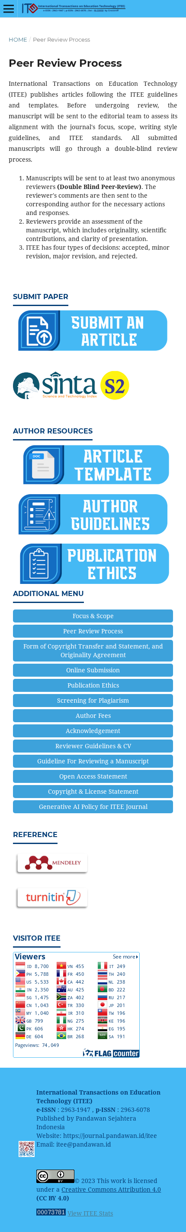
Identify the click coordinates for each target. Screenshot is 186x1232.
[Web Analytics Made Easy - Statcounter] (51, 1213)
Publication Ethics (93, 685)
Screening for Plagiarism (93, 700)
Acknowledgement (93, 731)
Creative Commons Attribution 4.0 (111, 1189)
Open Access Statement (93, 776)
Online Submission (93, 670)
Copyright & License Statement (93, 791)
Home (18, 39)
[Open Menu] (8, 8)
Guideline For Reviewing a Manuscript (93, 761)
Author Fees (93, 715)
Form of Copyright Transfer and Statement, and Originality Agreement (93, 650)
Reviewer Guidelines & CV (93, 746)
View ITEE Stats (90, 1213)
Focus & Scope (93, 616)
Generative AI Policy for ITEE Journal (93, 806)
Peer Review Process (93, 631)
